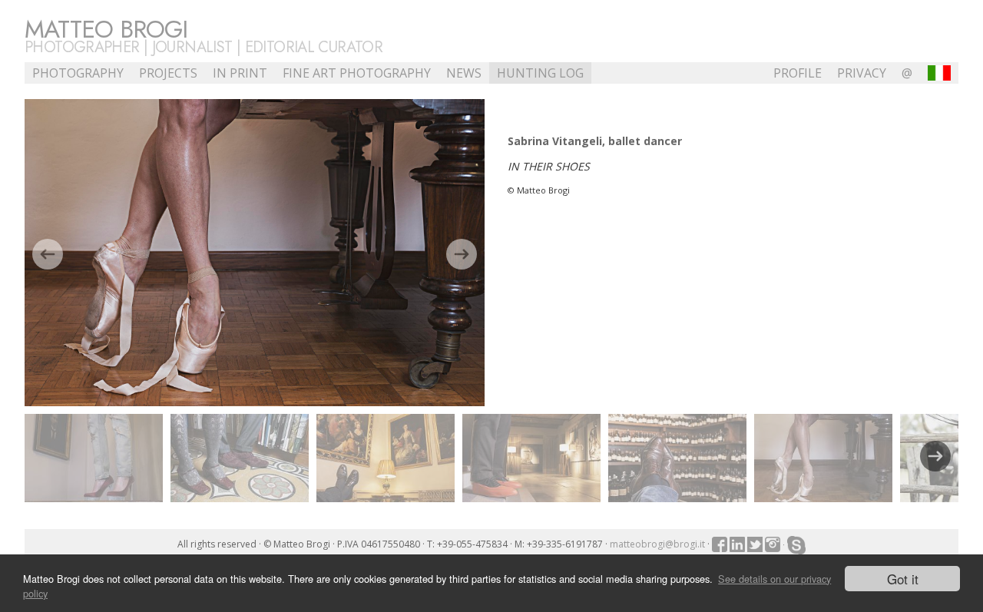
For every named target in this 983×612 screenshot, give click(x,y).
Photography (78, 73)
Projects (168, 73)
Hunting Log (540, 73)
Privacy (861, 73)
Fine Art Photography (357, 73)
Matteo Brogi (106, 29)
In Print (240, 73)
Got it (902, 578)
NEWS (464, 73)
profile (797, 73)
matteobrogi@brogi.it (657, 544)
